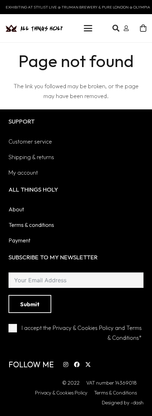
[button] (88, 28)
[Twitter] (88, 364)
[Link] (126, 28)
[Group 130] (34, 28)
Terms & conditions (31, 224)
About (16, 209)
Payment (19, 240)
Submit (30, 304)
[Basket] (143, 28)
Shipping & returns (31, 157)
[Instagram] (65, 364)
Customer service (30, 141)
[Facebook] (77, 364)
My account (23, 172)
